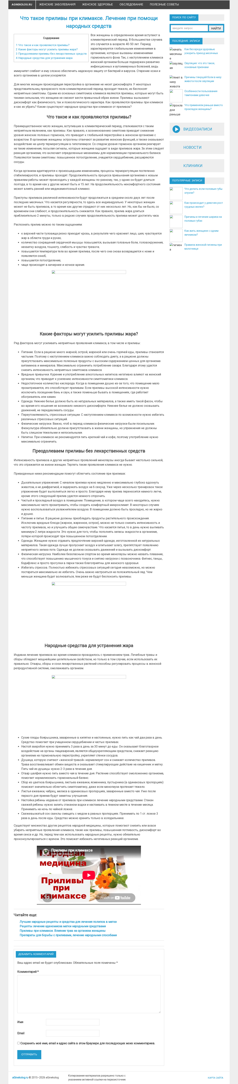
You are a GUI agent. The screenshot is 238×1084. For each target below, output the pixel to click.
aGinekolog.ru (22, 4)
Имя (20, 1022)
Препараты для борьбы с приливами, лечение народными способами (68, 935)
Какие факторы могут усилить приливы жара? (47, 49)
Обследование (131, 4)
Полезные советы (164, 4)
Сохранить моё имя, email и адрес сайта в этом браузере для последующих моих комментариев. (87, 1043)
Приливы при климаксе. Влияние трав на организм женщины (63, 930)
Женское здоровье (97, 4)
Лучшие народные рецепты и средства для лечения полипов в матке (68, 921)
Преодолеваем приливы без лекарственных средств (51, 53)
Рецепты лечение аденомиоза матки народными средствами (63, 926)
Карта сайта (215, 1077)
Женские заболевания (57, 4)
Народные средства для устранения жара (44, 58)
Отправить (29, 1054)
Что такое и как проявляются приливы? (43, 45)
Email (20, 1033)
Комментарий (28, 971)
